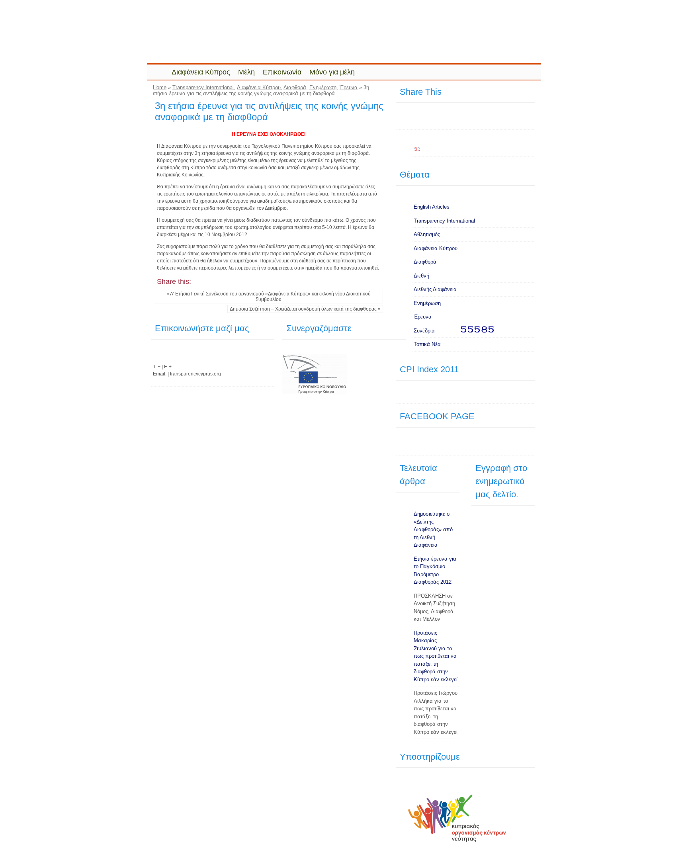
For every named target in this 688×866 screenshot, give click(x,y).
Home (159, 87)
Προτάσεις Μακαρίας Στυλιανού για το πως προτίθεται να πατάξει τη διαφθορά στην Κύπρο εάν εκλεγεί (435, 656)
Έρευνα (349, 87)
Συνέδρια (424, 331)
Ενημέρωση (322, 87)
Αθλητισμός (427, 234)
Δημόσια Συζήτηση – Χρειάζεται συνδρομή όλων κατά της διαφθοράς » (305, 309)
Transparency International (203, 87)
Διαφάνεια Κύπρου (259, 87)
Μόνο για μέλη (332, 72)
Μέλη (246, 72)
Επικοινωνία (282, 72)
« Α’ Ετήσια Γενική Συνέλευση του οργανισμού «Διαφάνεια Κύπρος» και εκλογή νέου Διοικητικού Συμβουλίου (268, 296)
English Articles (432, 207)
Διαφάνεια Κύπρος (201, 72)
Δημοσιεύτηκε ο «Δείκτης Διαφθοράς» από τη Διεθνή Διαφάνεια (433, 529)
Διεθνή (421, 276)
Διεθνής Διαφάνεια (435, 289)
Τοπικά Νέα (427, 344)
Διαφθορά (294, 87)
